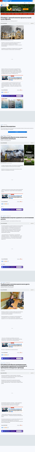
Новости (1, 135)
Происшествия (4, 135)
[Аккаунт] (34, 1)
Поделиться (32, 23)
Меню (1, 1)
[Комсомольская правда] (6, 0)
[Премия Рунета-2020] (10, 1)
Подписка (32, 2)
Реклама (29, 2)
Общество (9, 194)
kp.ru (21, 201)
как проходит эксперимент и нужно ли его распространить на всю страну (15, 78)
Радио (26, 2)
